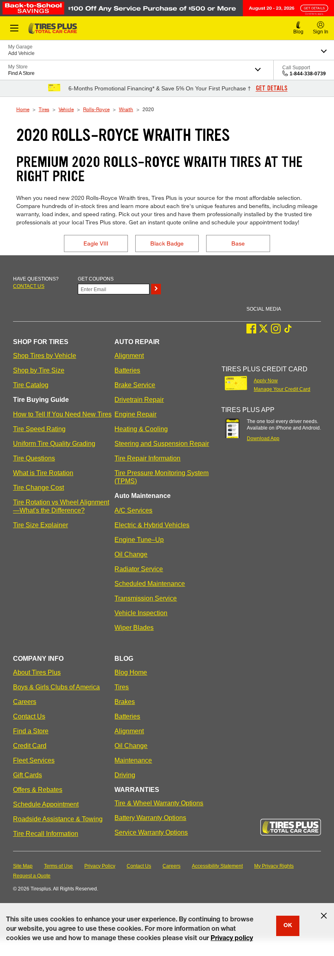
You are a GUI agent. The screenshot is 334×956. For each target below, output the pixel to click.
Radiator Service (138, 569)
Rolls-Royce (96, 109)
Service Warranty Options (151, 832)
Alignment (129, 355)
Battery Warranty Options (150, 817)
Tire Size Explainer (40, 525)
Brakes (124, 701)
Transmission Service (145, 598)
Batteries (127, 370)
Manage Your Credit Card (282, 389)
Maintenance (133, 760)
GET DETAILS (272, 88)
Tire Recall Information (45, 833)
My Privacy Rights (274, 866)
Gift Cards (27, 775)
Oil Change (130, 554)
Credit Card (29, 745)
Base (238, 243)
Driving (124, 775)
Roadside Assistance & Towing (58, 819)
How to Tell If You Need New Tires (62, 414)
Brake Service (134, 385)
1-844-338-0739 (308, 74)
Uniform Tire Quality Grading (54, 443)
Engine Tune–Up (139, 539)
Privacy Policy (99, 866)
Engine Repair (135, 414)
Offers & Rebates (37, 789)
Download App (263, 438)
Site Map (23, 866)
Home (22, 109)
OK (287, 926)
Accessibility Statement (217, 866)
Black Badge (167, 243)
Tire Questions (34, 458)
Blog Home (130, 672)
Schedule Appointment (46, 804)
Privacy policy (232, 939)
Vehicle (66, 109)
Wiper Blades (134, 627)
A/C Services (133, 510)
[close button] (324, 916)
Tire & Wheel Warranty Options (158, 803)
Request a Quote (32, 876)
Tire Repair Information (147, 458)
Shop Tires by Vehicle (44, 355)
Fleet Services (34, 760)
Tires (44, 109)
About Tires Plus (37, 672)
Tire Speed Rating (39, 428)
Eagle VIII (96, 243)
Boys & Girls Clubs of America (56, 687)
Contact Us (29, 716)
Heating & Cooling (141, 428)
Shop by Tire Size (38, 370)
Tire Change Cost (38, 487)
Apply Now (266, 381)
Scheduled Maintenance (149, 583)
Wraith (126, 109)
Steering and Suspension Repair (161, 443)
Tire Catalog (30, 385)
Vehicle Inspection (140, 613)
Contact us (28, 286)
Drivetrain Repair (139, 399)
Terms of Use (58, 866)
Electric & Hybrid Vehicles (151, 525)
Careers (24, 701)
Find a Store (30, 731)
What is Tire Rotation (43, 472)
